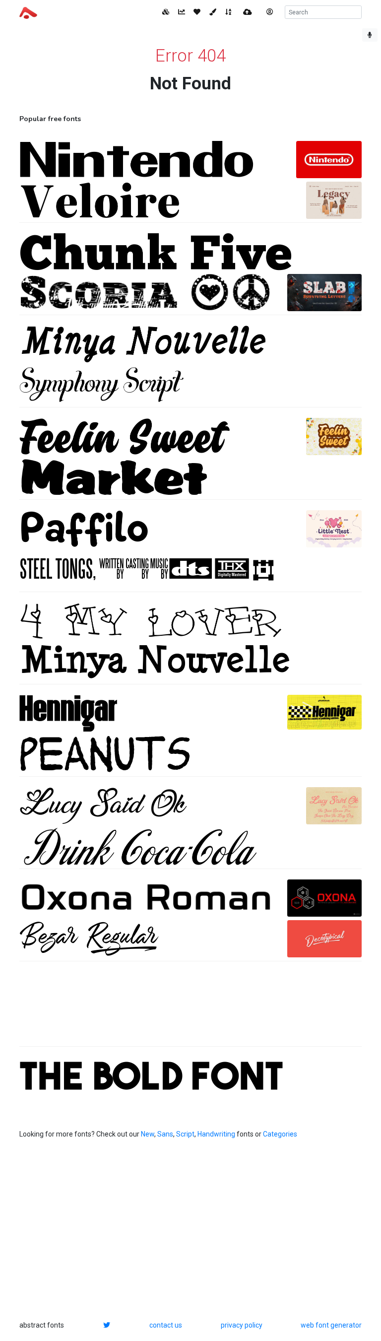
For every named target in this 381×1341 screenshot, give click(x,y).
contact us (165, 1325)
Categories (280, 1134)
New (147, 1134)
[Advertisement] (190, 1009)
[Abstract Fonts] (28, 11)
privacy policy (241, 1325)
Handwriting (216, 1134)
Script (185, 1134)
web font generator (331, 1325)
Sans (165, 1134)
